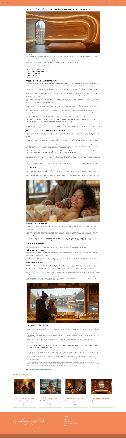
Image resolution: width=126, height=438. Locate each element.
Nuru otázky (92, 1)
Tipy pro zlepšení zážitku (33, 77)
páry (44, 369)
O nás (65, 419)
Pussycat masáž (120, 1)
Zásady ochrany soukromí (71, 423)
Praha (40, 369)
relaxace (48, 369)
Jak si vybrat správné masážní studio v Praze (37, 71)
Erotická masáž (109, 1)
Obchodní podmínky (69, 421)
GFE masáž (100, 1)
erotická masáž (34, 369)
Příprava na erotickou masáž (34, 73)
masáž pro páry (41, 328)
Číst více (24, 404)
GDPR (65, 425)
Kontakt (66, 427)
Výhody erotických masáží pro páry (35, 69)
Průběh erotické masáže (33, 75)
